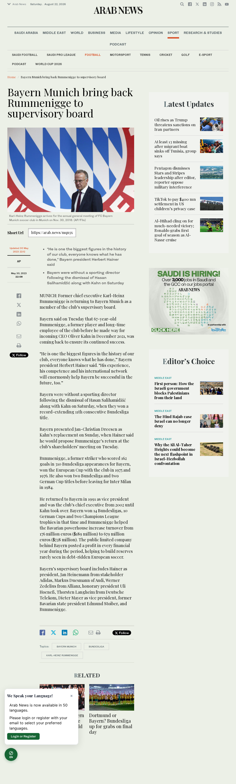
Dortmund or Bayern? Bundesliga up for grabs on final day (110, 723)
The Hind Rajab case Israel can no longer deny (173, 421)
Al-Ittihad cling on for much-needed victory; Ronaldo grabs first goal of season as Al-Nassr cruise (174, 230)
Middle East (54, 33)
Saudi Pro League (61, 55)
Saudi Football (25, 55)
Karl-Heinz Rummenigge (62, 655)
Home (11, 77)
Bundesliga (96, 646)
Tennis (145, 55)
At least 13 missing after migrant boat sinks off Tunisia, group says (175, 148)
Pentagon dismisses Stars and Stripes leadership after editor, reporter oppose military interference (175, 177)
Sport (173, 33)
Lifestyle (135, 33)
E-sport (205, 55)
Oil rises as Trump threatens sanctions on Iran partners (175, 124)
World (77, 33)
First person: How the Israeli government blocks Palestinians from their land (174, 390)
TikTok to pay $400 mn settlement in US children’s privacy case (175, 204)
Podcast (19, 64)
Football (93, 55)
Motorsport (120, 55)
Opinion (156, 33)
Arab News (19, 4)
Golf (185, 55)
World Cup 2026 (48, 64)
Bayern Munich (66, 646)
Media (115, 33)
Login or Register (23, 736)
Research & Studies (203, 33)
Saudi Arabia (26, 33)
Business (96, 33)
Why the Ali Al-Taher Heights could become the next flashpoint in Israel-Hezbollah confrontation (174, 454)
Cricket (165, 55)
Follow (20, 355)
